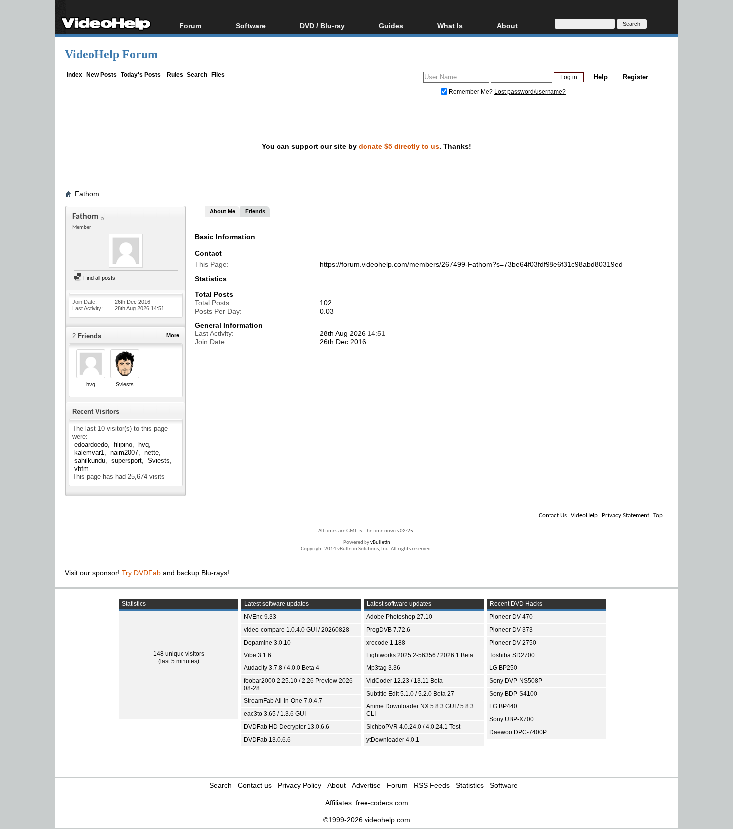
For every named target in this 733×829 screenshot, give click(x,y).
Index (74, 74)
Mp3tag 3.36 (383, 667)
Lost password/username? (530, 91)
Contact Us (553, 515)
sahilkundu (89, 460)
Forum (190, 25)
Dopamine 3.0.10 (267, 642)
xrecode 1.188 (385, 642)
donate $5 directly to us (399, 146)
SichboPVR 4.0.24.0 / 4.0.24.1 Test (413, 726)
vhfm (81, 468)
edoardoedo (91, 444)
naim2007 (124, 452)
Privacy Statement (625, 515)
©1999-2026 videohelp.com (366, 820)
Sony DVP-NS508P (515, 680)
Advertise (366, 785)
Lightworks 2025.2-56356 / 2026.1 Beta (419, 655)
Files (218, 74)
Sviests (125, 384)
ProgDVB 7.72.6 (388, 629)
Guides (391, 25)
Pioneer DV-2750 (512, 642)
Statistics (470, 785)
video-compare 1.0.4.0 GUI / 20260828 (296, 629)
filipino (123, 444)
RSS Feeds (432, 785)
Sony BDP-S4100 (513, 693)
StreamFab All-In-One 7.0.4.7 (283, 700)
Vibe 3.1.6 (257, 655)
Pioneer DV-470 (511, 616)
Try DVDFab (141, 573)
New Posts (101, 74)
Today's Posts (141, 74)
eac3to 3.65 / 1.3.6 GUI (275, 713)
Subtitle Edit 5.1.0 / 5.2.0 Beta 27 (410, 693)
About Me (222, 211)
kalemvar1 (89, 452)
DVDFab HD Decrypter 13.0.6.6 (286, 726)
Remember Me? (470, 91)
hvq (90, 384)
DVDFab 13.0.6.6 (267, 739)
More (172, 335)
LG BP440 (503, 706)
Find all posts (98, 278)
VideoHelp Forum (111, 54)
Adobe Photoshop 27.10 (399, 616)
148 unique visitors (178, 653)
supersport (126, 460)
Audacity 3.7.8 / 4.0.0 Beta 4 (281, 667)
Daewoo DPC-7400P (518, 732)
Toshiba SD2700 (512, 655)
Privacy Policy (299, 785)
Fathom (87, 194)
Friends (255, 211)
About (336, 785)
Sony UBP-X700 (511, 719)
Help (601, 77)
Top (658, 515)
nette (151, 452)
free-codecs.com (382, 803)
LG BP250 (503, 667)
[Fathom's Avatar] (126, 251)
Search (197, 74)
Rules (175, 74)
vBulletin (380, 542)
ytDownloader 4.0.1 (392, 739)
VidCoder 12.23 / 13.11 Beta (404, 680)
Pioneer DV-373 (511, 629)
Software (251, 25)
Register (635, 77)
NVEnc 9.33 (260, 616)
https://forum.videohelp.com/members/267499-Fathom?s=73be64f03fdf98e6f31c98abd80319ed (471, 264)
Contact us (255, 785)
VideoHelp (584, 515)
